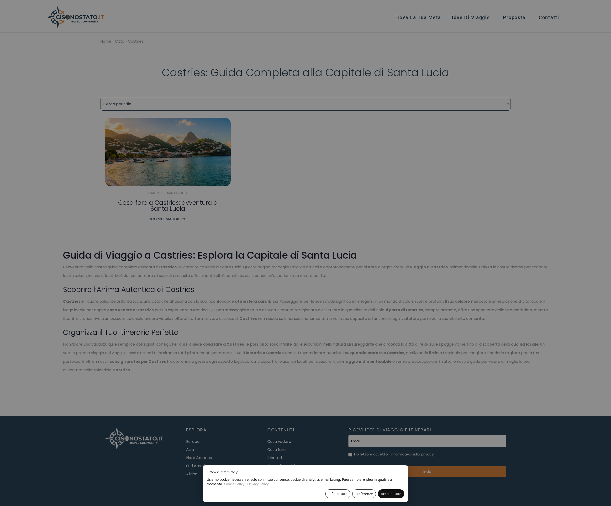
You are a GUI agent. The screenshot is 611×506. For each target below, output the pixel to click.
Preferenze (364, 493)
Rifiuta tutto (337, 493)
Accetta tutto (391, 493)
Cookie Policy (234, 484)
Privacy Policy (258, 484)
